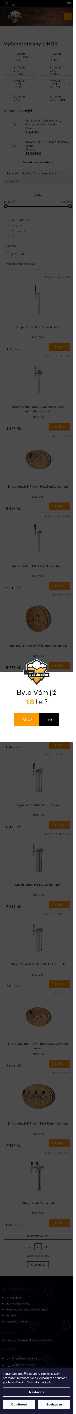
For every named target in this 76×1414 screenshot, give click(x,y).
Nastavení (36, 1392)
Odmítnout (19, 1404)
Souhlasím (54, 1404)
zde (49, 1382)
